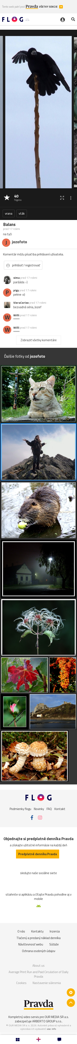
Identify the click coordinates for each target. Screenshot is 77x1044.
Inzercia (55, 931)
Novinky (39, 808)
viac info (51, 1029)
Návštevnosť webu (30, 944)
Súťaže (54, 944)
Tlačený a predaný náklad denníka (38, 938)
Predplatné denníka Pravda (37, 854)
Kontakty (37, 931)
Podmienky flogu (20, 808)
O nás (21, 931)
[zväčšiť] (62, 198)
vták (22, 213)
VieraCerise (21, 303)
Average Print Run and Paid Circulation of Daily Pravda (38, 974)
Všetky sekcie (48, 7)
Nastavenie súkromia (47, 983)
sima (16, 278)
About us (38, 965)
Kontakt (59, 808)
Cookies (21, 983)
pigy (16, 290)
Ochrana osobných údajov (38, 951)
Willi (16, 315)
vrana (8, 213)
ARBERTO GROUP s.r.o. (47, 1021)
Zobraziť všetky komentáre (39, 340)
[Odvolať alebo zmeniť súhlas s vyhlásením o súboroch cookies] (71, 992)
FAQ (49, 808)
